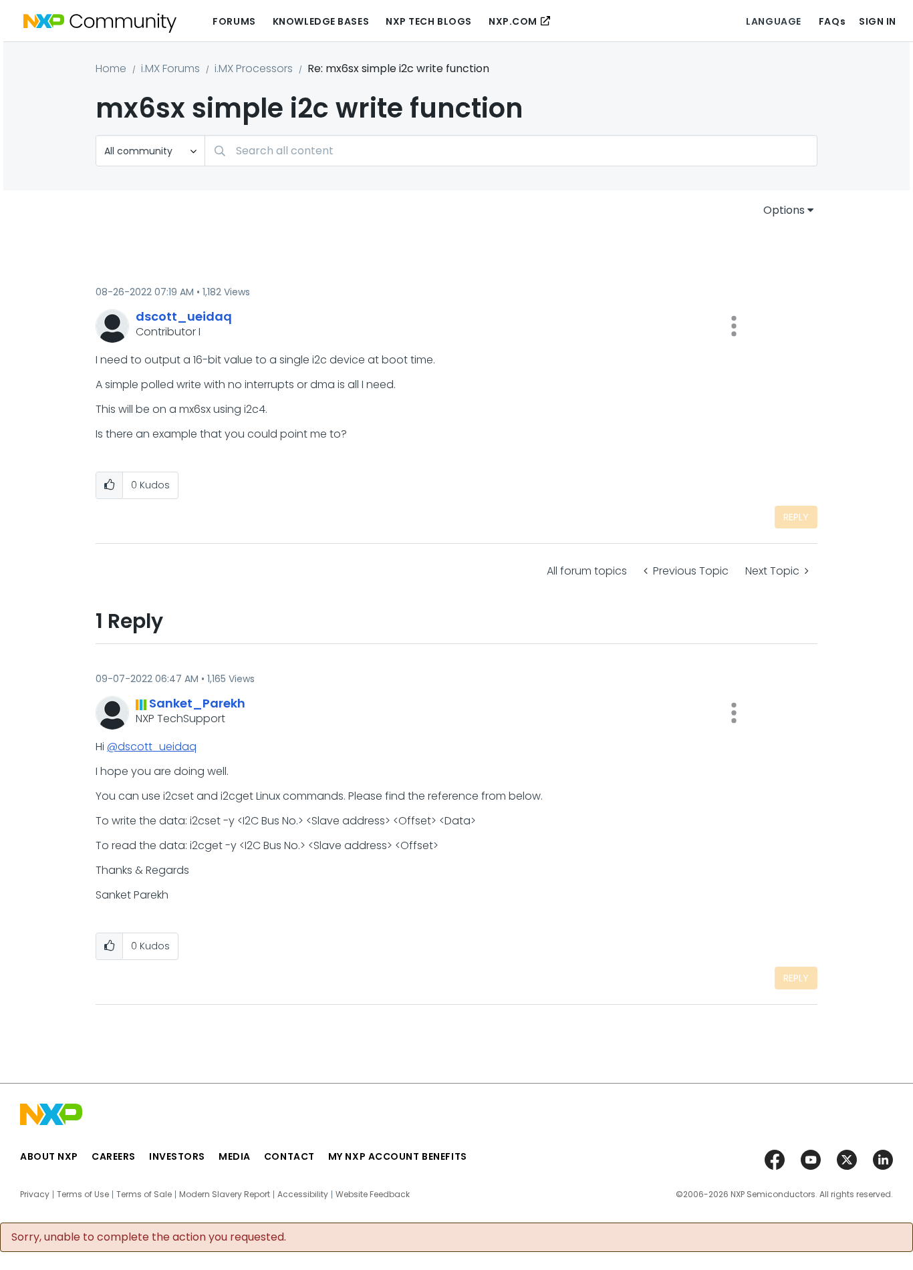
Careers (114, 1156)
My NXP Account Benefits (397, 1156)
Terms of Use (83, 1194)
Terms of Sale (144, 1194)
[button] (734, 326)
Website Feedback (373, 1194)
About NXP (49, 1156)
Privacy (34, 1194)
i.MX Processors (254, 68)
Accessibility (302, 1194)
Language (773, 21)
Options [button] (784, 210)
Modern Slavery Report (224, 1194)
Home (111, 68)
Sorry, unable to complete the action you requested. (148, 1237)
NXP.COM (513, 21)
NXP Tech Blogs (429, 21)
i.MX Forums (170, 68)
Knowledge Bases (321, 21)
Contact (289, 1156)
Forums (234, 21)
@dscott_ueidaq (152, 746)
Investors (177, 1156)
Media (235, 1156)
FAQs (832, 21)
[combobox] (511, 150)
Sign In (877, 21)
